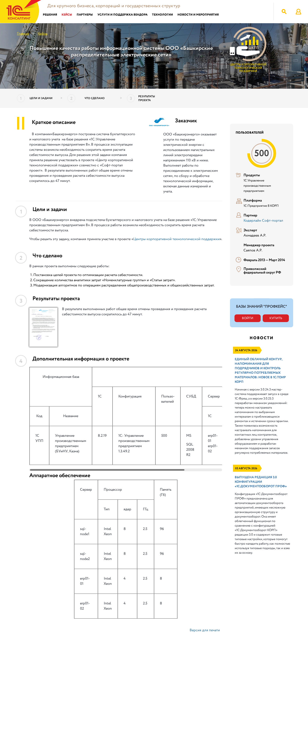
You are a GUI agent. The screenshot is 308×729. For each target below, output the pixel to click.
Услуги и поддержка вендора (122, 15)
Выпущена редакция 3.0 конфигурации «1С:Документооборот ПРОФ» (261, 482)
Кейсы (67, 15)
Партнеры (85, 15)
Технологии (162, 15)
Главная (23, 33)
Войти (247, 318)
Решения (50, 15)
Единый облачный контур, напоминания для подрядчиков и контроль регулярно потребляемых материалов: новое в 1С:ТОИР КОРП (260, 370)
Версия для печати (205, 630)
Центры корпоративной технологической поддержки (176, 239)
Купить (275, 318)
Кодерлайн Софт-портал (263, 220)
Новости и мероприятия (198, 15)
